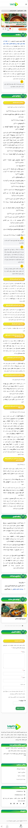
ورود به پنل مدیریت (20, 779)
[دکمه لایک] (10, 29)
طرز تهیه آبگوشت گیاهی (20, 619)
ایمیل (23, 677)
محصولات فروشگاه (21, 769)
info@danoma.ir (19, 795)
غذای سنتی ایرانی (13, 10)
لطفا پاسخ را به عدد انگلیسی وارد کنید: (16, 697)
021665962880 (19, 791)
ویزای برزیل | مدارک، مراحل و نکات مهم (17, 751)
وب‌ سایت (22, 684)
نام (24, 670)
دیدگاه (23, 652)
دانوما (21, 821)
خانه (25, 10)
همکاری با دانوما (21, 772)
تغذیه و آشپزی (20, 10)
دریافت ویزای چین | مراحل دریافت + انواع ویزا (16, 748)
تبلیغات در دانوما (21, 776)
